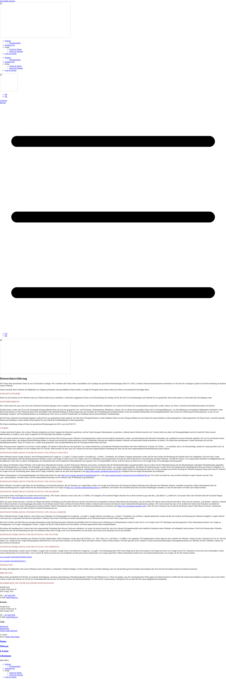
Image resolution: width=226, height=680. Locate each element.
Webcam (4, 646)
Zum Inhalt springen (7, 1)
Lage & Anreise (10, 54)
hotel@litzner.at (12, 597)
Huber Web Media (12, 637)
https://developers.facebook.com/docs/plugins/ (29, 498)
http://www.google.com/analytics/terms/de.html (79, 475)
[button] (113, 660)
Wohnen (8, 41)
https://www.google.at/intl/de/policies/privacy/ (83, 488)
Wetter (3, 641)
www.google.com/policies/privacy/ (13, 561)
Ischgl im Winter (15, 49)
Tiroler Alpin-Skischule (8, 631)
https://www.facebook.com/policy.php (132, 506)
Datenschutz (4, 629)
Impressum (4, 626)
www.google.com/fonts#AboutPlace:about (16, 557)
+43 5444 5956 (9, 595)
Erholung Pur (10, 45)
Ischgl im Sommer (16, 51)
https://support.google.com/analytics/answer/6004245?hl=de (127, 475)
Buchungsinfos (15, 43)
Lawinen (4, 651)
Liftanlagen (5, 656)
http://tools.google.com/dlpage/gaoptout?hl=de (103, 471)
